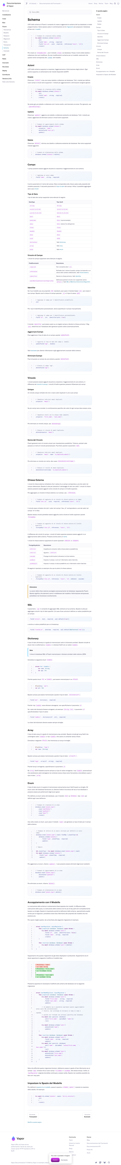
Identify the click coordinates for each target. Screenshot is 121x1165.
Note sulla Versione (8, 82)
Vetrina (101, 3)
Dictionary (99, 62)
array (61, 246)
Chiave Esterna (100, 55)
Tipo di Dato (101, 30)
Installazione (6, 15)
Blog (111, 3)
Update (99, 21)
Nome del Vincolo (102, 52)
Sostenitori (72, 1155)
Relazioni (6, 36)
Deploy (4, 70)
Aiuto (88, 1153)
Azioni (98, 14)
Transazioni (7, 45)
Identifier (100, 36)
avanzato (34, 350)
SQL (67, 282)
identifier (78, 276)
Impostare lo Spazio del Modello (106, 74)
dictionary (63, 242)
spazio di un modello (43, 1087)
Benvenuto (5, 11)
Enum (98, 68)
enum (61, 249)
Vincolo (98, 46)
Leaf (3, 55)
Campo (98, 27)
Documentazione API (94, 1146)
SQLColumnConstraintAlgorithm (80, 282)
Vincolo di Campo (102, 33)
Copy (89, 34)
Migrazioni (7, 39)
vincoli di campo (42, 384)
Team (106, 3)
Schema (6, 48)
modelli (38, 29)
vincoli (36, 189)
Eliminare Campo (102, 43)
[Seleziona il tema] (118, 3)
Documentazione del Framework (49, 3)
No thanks (64, 1160)
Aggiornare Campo (103, 40)
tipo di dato (60, 186)
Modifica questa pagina (34, 1122)
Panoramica (7, 29)
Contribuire (6, 74)
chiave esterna (84, 272)
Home (90, 3)
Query (5, 42)
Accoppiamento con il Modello (105, 71)
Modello (6, 32)
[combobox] (60, 12)
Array (97, 65)
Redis (4, 59)
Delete (99, 24)
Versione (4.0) (6, 78)
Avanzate (6, 51)
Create (99, 18)
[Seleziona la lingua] (27, 3)
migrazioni (70, 27)
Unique (99, 49)
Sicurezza (5, 67)
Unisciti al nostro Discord (74, 1144)
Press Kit (90, 1149)
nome (65, 537)
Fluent (4, 26)
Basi (3, 22)
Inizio (4, 19)
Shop (95, 3)
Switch (55, 1160)
